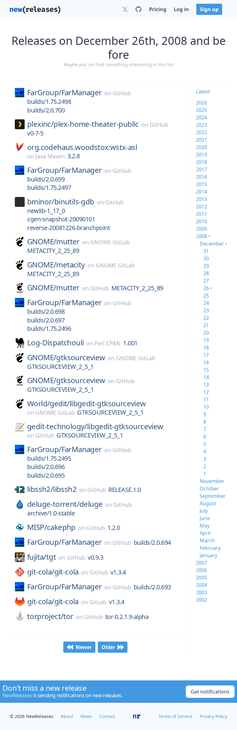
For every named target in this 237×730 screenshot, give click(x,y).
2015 (201, 184)
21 (206, 325)
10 (206, 406)
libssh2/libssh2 (52, 489)
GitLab (97, 602)
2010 (201, 221)
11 (206, 399)
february (210, 547)
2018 (201, 162)
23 (206, 310)
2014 (201, 191)
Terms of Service (175, 716)
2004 (201, 585)
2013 (201, 199)
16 (206, 362)
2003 (201, 592)
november (212, 481)
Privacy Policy (213, 716)
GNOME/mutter (53, 241)
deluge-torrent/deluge (64, 504)
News (86, 716)
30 (206, 258)
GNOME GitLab (110, 242)
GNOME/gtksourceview (66, 357)
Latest (203, 91)
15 (206, 369)
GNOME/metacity (56, 264)
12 (206, 392)
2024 (201, 117)
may (205, 525)
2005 (201, 577)
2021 (201, 139)
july (204, 510)
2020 (201, 147)
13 (206, 384)
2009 (201, 228)
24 (206, 303)
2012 (201, 206)
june (205, 518)
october (209, 488)
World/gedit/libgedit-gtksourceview (86, 403)
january (208, 555)
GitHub (122, 93)
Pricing (157, 9)
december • (213, 243)
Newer (84, 647)
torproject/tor (50, 616)
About (67, 716)
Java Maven (50, 156)
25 (206, 295)
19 (206, 340)
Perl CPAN (107, 343)
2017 (201, 169)
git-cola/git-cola (53, 571)
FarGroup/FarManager (64, 92)
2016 (201, 176)
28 (206, 273)
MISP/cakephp (51, 527)
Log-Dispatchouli (55, 342)
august (208, 503)
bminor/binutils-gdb (60, 201)
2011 (201, 214)
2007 (201, 562)
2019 (201, 154)
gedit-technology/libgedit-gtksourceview (95, 426)
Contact (107, 716)
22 (206, 317)
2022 (201, 132)
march (207, 540)
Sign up (209, 9)
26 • (207, 288)
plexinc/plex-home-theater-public (83, 124)
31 (206, 251)
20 (206, 332)
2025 (201, 110)
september (213, 496)
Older (108, 647)
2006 (201, 570)
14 (206, 377)
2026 (201, 102)
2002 (201, 599)
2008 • (203, 236)
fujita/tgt (41, 556)
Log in (181, 9)
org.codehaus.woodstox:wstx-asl (82, 147)
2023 (201, 125)
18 (206, 347)
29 (206, 266)
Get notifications (210, 691)
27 (206, 280)
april (205, 533)
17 (206, 355)
